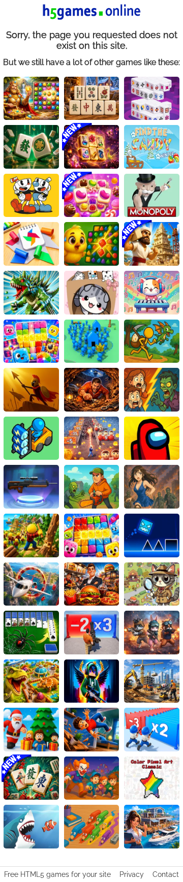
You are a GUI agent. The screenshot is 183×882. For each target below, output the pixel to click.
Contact (165, 874)
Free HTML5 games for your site (57, 874)
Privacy (131, 874)
